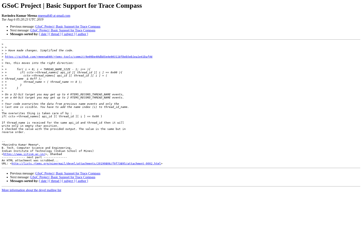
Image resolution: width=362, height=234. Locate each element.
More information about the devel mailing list (31, 190)
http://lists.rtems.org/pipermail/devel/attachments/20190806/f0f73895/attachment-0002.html (86, 163)
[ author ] (82, 34)
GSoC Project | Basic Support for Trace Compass (67, 26)
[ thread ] (55, 34)
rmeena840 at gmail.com (54, 15)
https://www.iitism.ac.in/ (24, 154)
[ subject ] (68, 34)
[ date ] (43, 34)
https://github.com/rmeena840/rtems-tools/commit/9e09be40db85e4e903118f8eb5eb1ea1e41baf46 (79, 56)
